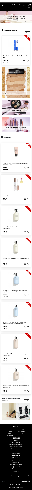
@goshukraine (5, 400)
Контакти (16, 451)
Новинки (10, 429)
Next (29, 32)
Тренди (16, 440)
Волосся (10, 433)
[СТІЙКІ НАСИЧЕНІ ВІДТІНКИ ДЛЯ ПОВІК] (16, 125)
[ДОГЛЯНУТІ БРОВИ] (16, 107)
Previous (27, 32)
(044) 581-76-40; (16, 458)
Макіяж (10, 431)
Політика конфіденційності (16, 444)
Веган (22, 433)
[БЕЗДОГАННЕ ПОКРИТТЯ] (16, 82)
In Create (20, 487)
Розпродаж (10, 435)
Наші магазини (16, 453)
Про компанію (16, 442)
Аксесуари (22, 429)
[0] (29, 5)
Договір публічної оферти (16, 446)
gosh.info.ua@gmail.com (16, 464)
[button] (19, 21)
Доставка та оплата (16, 449)
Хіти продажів (10, 30)
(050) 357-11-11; (16, 460)
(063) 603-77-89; (16, 462)
